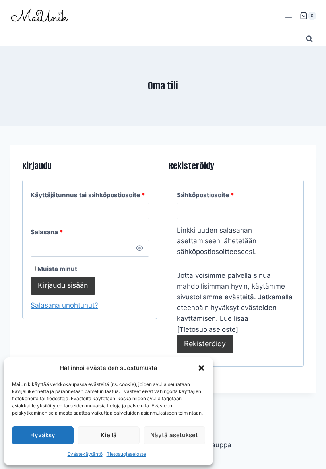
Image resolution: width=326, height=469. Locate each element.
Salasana (62, 232)
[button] (201, 368)
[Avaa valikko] (288, 16)
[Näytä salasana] (140, 248)
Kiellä (109, 435)
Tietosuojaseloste (126, 454)
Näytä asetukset (174, 435)
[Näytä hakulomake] (309, 39)
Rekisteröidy (205, 343)
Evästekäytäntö (85, 454)
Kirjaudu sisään (63, 285)
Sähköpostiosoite (220, 195)
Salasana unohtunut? (64, 305)
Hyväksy (42, 435)
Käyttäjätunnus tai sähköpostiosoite (90, 195)
